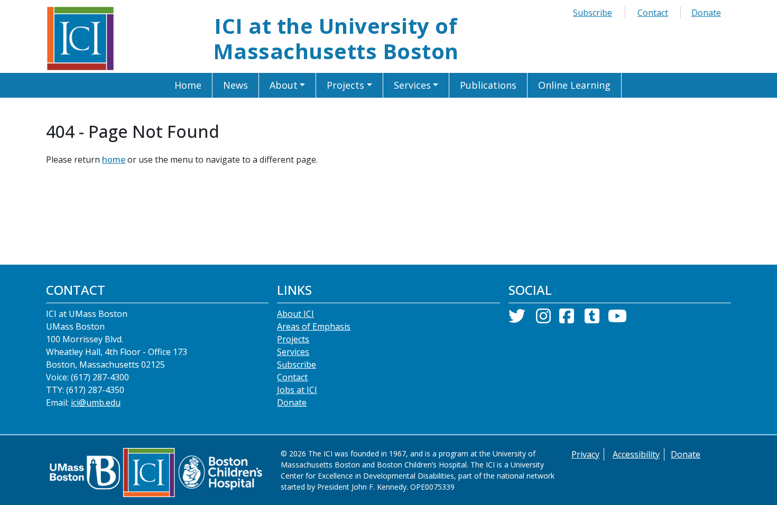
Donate (706, 12)
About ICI (295, 314)
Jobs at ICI (297, 390)
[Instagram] (543, 319)
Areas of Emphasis (313, 326)
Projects (293, 339)
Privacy (585, 454)
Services (293, 352)
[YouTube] (617, 319)
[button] (288, 85)
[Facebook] (566, 319)
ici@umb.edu (96, 402)
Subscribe (592, 12)
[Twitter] (516, 319)
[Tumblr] (592, 319)
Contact (652, 12)
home (113, 159)
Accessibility (636, 454)
